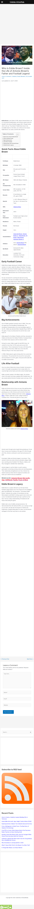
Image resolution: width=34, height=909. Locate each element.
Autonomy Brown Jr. (18, 239)
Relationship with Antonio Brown (11, 143)
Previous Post (5, 659)
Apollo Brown (22, 235)
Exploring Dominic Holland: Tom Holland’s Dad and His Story (17, 823)
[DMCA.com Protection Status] (6, 906)
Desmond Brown (22, 244)
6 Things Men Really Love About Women (12, 847)
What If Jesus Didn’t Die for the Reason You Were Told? (16, 845)
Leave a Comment (6, 76)
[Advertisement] (17, 26)
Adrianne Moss (17, 206)
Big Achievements (8, 140)
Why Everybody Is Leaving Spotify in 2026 (12, 842)
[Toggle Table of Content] (17, 134)
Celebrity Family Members (18, 76)
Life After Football (8, 141)
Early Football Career (8, 138)
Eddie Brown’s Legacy (9, 145)
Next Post (30, 659)
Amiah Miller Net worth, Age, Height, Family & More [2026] (16, 821)
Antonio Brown (20, 242)
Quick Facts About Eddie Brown (10, 136)
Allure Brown (20, 237)
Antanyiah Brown (17, 234)
